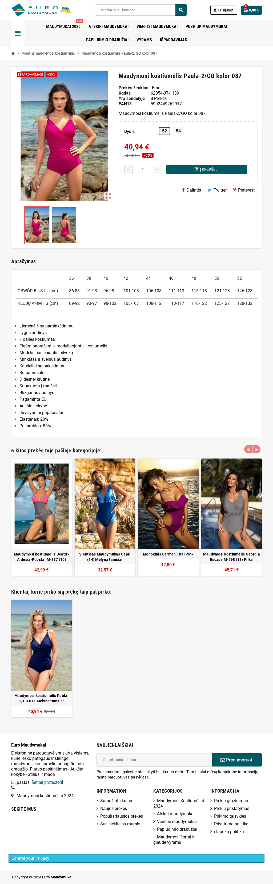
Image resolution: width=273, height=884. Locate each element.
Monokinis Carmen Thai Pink (168, 554)
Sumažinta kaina (116, 800)
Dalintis (194, 190)
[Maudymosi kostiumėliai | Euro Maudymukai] (34, 9)
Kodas (125, 93)
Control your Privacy (30, 858)
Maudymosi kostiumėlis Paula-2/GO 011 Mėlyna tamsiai (41, 698)
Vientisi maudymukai (177, 821)
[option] (41, 517)
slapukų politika (229, 831)
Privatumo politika (231, 823)
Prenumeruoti (239, 760)
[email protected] (47, 782)
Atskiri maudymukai (176, 813)
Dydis (129, 131)
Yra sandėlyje (132, 98)
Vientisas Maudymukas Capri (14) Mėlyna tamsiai (104, 557)
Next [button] (256, 449)
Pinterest (246, 190)
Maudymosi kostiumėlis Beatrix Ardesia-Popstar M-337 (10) (41, 557)
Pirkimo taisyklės (230, 816)
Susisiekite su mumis (120, 823)
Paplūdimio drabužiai (177, 829)
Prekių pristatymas (231, 808)
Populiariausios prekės (121, 816)
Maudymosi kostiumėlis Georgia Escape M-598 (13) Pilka (231, 557)
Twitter (220, 190)
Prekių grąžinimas (231, 800)
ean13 (125, 103)
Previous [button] (248, 449)
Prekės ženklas (133, 87)
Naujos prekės (113, 808)
